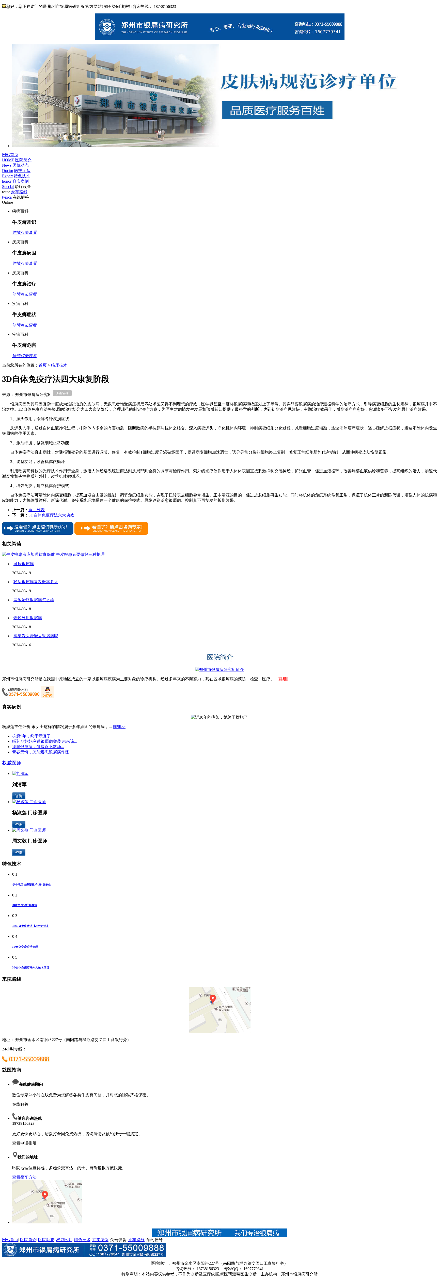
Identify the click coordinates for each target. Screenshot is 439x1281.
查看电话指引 (24, 1143)
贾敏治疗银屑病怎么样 (33, 600)
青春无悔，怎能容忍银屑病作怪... (42, 752)
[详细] (282, 679)
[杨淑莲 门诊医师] (29, 802)
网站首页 (10, 1240)
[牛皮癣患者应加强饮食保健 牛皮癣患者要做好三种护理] (53, 554)
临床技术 (59, 365)
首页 (43, 365)
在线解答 (20, 1104)
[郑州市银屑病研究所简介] (219, 669)
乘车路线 (136, 1240)
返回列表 (36, 510)
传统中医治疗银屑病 (24, 905)
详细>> (119, 726)
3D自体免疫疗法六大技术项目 (30, 967)
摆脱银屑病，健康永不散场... (38, 747)
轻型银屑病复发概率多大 (35, 582)
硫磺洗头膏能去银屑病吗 (35, 636)
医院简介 (28, 1240)
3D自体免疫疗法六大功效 (51, 515)
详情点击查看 (24, 232)
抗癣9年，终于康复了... (33, 736)
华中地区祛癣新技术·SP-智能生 (31, 884)
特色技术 (82, 1240)
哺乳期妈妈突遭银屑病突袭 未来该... (44, 741)
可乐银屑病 (23, 564)
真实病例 (100, 1240)
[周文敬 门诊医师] (29, 830)
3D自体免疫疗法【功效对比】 (30, 925)
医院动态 (46, 1240)
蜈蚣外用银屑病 (27, 618)
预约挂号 (154, 1240)
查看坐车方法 (24, 1177)
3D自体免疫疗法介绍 (25, 946)
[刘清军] (20, 773)
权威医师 (11, 763)
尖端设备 (118, 1240)
